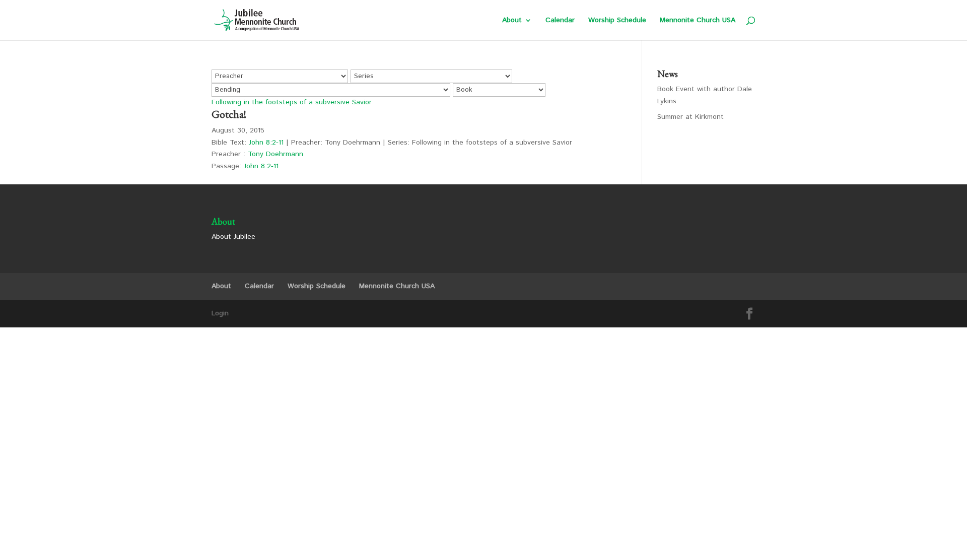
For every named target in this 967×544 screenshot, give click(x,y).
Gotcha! (229, 114)
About (512, 21)
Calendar (560, 21)
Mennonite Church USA (697, 21)
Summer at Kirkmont (690, 117)
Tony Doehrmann (275, 154)
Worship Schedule (617, 21)
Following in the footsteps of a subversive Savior (292, 102)
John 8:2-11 (266, 143)
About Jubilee (233, 237)
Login (220, 313)
